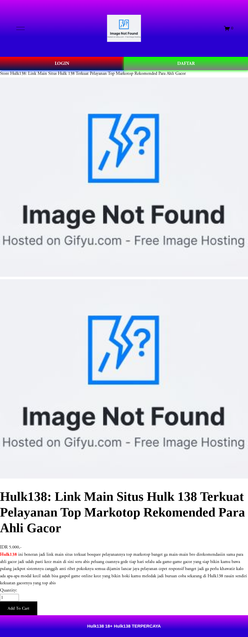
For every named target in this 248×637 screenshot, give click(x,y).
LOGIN (62, 63)
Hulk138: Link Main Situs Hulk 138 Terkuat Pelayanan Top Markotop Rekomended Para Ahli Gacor (98, 73)
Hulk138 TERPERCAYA (137, 626)
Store (4, 73)
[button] (18, 608)
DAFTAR (186, 63)
